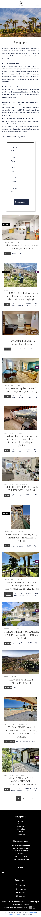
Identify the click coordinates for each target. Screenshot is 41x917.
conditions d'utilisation (14, 914)
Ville (13, 167)
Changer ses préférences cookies (16, 907)
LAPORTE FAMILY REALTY (20, 845)
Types (13, 157)
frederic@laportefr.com (20, 859)
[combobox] (20, 151)
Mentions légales (34, 902)
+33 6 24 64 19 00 (20, 857)
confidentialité (32, 912)
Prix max (14, 188)
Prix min (14, 177)
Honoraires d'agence (21, 904)
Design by (35, 907)
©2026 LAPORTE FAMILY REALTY (13, 902)
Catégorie (15, 147)
